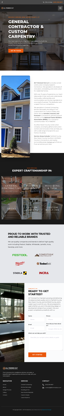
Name (30, 316)
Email (30, 324)
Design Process (7, 389)
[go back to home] (10, 368)
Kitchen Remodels (26, 387)
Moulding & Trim (25, 389)
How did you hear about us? (53, 324)
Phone (48, 316)
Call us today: (54, 2)
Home (4, 384)
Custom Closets (25, 395)
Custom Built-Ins (25, 397)
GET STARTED (37, 355)
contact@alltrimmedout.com (53, 387)
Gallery (5, 392)
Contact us (50, 142)
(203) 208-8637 (49, 384)
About (4, 387)
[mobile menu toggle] (60, 8)
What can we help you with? (37, 333)
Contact (5, 395)
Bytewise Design (46, 409)
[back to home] (7, 8)
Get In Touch (16, 51)
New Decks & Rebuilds (27, 392)
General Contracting (26, 384)
